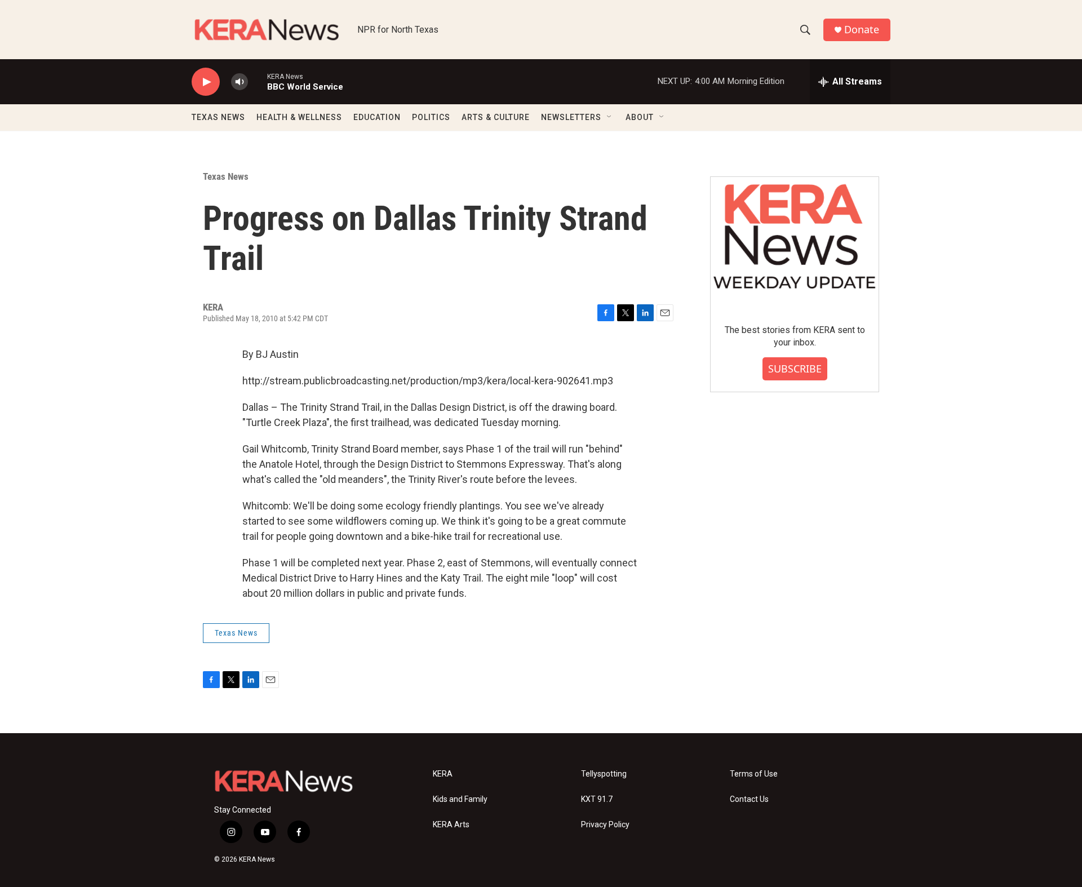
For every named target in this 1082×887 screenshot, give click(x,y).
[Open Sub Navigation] (609, 117)
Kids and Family (460, 799)
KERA (443, 774)
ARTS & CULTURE (496, 117)
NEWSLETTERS (571, 117)
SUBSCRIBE (795, 368)
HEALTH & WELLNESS (299, 117)
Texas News (226, 176)
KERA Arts (451, 825)
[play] (206, 82)
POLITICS (431, 117)
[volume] (239, 82)
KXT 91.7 (597, 799)
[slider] (257, 81)
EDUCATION (377, 117)
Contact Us (749, 799)
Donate (861, 30)
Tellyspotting (604, 774)
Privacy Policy (605, 825)
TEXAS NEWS (218, 117)
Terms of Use (754, 774)
